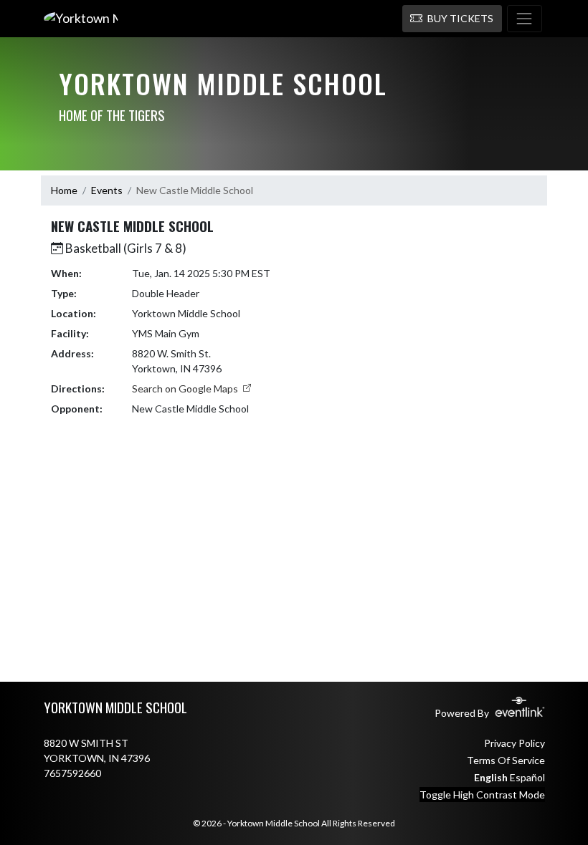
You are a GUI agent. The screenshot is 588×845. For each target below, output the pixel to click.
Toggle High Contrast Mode (482, 794)
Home (64, 190)
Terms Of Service (506, 760)
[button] (452, 18)
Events (107, 190)
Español (527, 777)
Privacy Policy (514, 743)
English (491, 777)
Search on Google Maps (186, 388)
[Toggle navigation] (524, 18)
